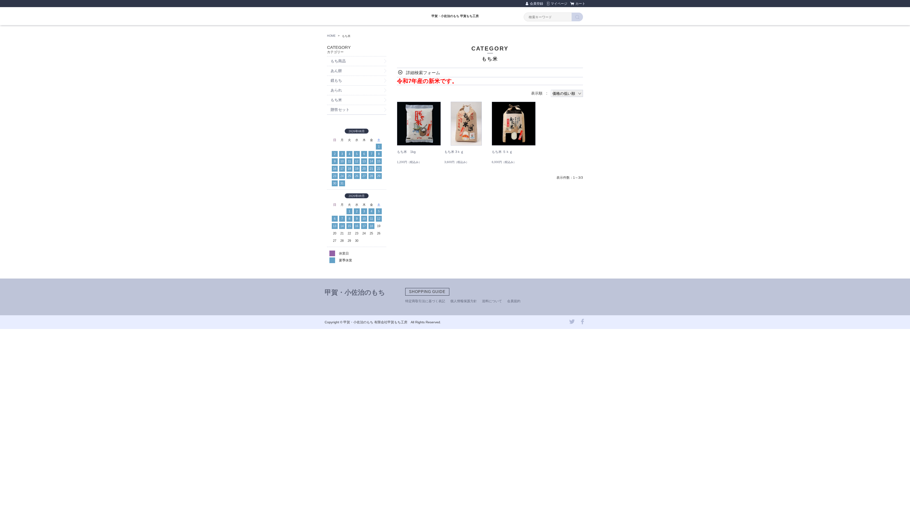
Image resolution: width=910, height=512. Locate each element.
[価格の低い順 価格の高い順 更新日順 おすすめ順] (567, 93)
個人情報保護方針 (463, 301)
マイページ (559, 3)
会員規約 (513, 301)
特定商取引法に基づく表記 (425, 301)
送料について (492, 301)
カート (580, 3)
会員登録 (536, 3)
